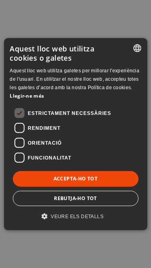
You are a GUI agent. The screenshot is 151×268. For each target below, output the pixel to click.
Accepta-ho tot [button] (76, 178)
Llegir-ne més (27, 95)
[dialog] (75, 134)
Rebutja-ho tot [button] (75, 198)
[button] (75, 216)
